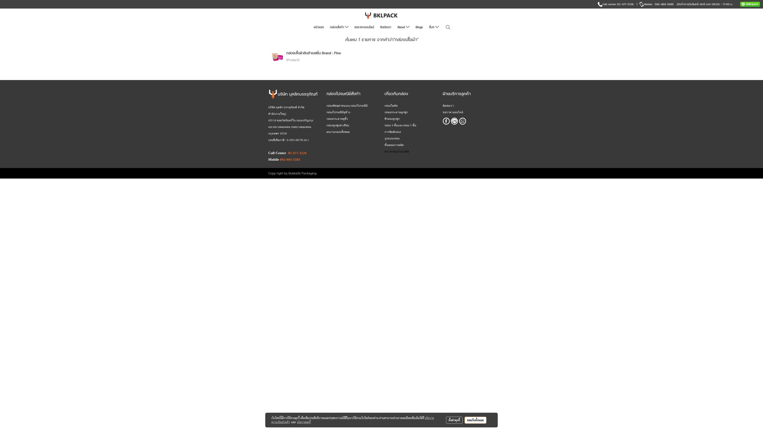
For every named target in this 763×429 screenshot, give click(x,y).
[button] (448, 27)
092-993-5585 (664, 4)
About (401, 27)
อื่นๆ (432, 27)
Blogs (419, 27)
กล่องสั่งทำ (337, 27)
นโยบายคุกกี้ (304, 422)
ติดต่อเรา (385, 27)
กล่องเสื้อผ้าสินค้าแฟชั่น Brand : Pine (313, 53)
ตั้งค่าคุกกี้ (454, 420)
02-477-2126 (625, 4)
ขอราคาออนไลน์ (364, 27)
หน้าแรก (319, 27)
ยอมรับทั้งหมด (475, 420)
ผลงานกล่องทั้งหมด (338, 131)
